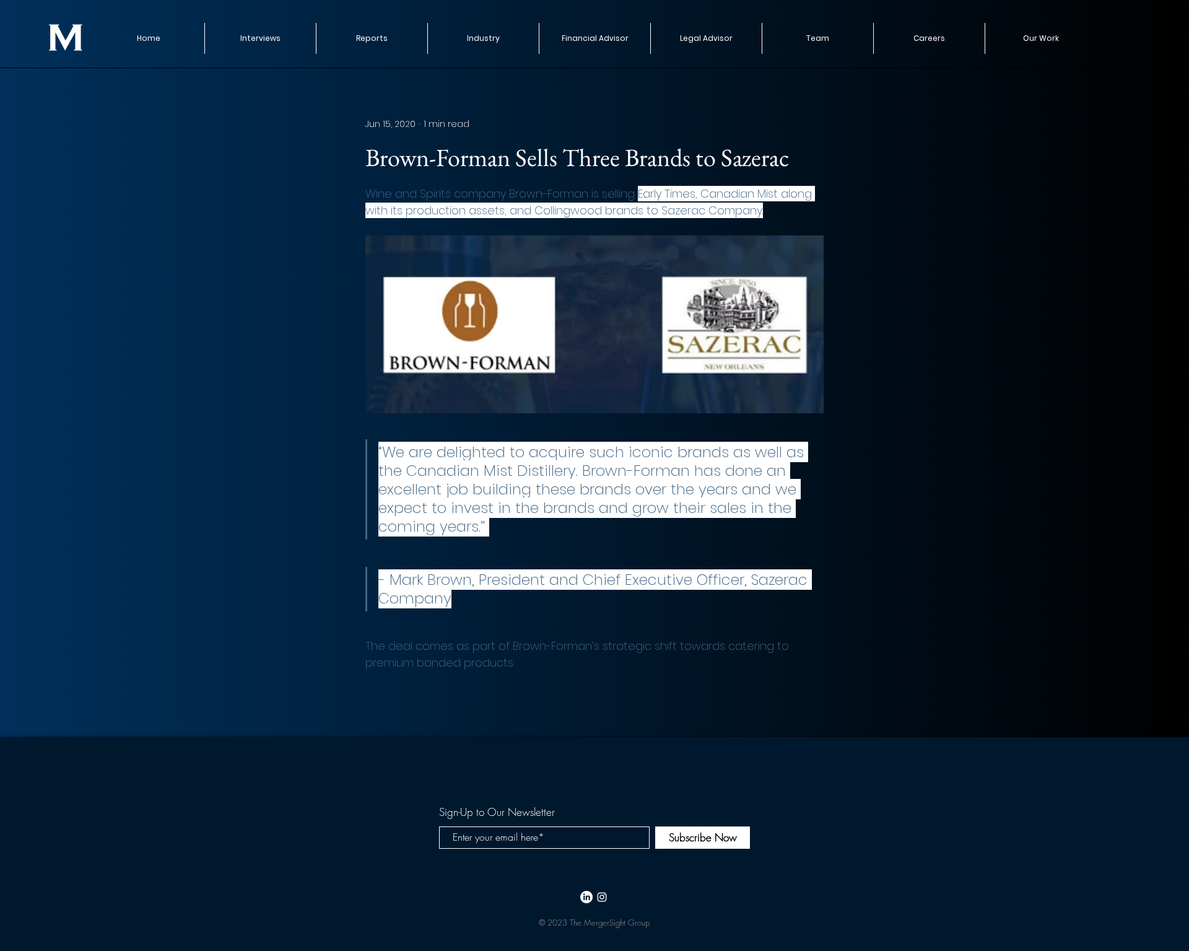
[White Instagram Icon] (602, 897)
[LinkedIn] (586, 897)
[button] (371, 38)
